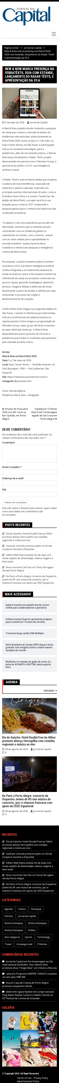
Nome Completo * (12, 467)
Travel (7, 944)
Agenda (8, 909)
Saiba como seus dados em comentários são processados (29, 511)
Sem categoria (12, 937)
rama (8, 973)
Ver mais (49, 690)
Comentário (8, 442)
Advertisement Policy (28, 1081)
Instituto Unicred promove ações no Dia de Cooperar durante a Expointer (27, 547)
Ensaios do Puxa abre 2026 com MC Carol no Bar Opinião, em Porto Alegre (15, 413)
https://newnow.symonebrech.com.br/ (27, 376)
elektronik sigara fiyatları (19, 991)
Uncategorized (24, 944)
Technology (43, 937)
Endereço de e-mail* (13, 478)
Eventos (8, 916)
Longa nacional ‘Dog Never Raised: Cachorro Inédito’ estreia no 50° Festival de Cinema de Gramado (28, 995)
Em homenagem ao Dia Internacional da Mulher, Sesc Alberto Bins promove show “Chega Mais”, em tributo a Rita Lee (29, 965)
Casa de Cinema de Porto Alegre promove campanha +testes (25, 984)
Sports (28, 937)
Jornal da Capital (38, 122)
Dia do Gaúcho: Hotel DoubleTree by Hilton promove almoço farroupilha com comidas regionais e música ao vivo (27, 537)
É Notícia (42, 944)
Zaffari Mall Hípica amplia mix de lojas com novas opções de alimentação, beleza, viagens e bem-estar (27, 558)
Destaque (36, 909)
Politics (32, 930)
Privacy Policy (41, 1078)
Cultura (22, 909)
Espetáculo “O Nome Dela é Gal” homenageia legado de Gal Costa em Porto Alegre (44, 413)
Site (4, 489)
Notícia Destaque (13, 923)
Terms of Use (24, 1078)
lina (8, 982)
